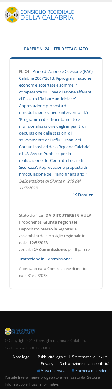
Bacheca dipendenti (92, 370)
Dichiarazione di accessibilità (84, 363)
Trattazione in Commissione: (45, 259)
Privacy (47, 363)
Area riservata (53, 370)
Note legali (22, 356)
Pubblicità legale (52, 356)
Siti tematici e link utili (91, 356)
